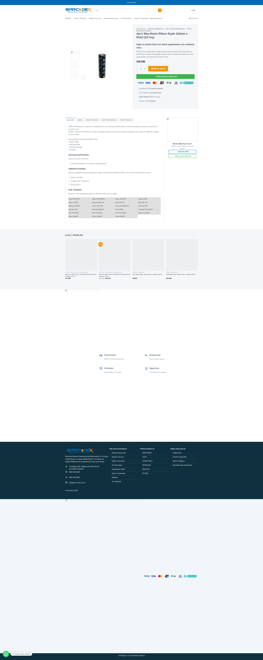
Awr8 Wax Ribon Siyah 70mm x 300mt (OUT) (181, 274)
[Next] (120, 66)
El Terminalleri (126, 18)
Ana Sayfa (140, 29)
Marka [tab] (80, 120)
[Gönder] (159, 10)
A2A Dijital (122, 655)
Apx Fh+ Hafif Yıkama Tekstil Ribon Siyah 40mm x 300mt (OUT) (114, 275)
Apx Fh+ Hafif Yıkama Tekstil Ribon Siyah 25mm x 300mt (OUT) (81, 275)
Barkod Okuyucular (111, 18)
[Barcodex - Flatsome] (78, 10)
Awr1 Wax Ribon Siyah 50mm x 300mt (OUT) (147, 274)
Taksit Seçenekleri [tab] (109, 120)
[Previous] (84, 66)
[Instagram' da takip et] (69, 488)
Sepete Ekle (158, 69)
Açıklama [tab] (70, 120)
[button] (187, 10)
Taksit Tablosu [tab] (92, 120)
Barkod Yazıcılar (95, 18)
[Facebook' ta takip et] (66, 488)
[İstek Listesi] (182, 10)
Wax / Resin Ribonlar (175, 29)
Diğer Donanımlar (155, 18)
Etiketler (68, 18)
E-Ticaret (131, 655)
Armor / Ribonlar (80, 18)
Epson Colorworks (141, 18)
